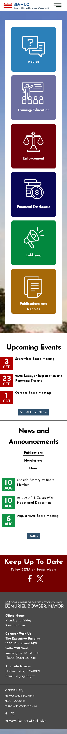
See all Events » (33, 412)
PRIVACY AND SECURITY (19, 696)
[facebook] (30, 584)
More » (33, 536)
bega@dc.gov (25, 676)
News (33, 468)
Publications (33, 453)
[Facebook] (6, 714)
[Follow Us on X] (39, 581)
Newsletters (33, 460)
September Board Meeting (34, 359)
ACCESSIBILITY (14, 690)
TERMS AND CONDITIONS (20, 706)
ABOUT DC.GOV (14, 701)
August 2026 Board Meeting (38, 516)
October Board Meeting (33, 393)
